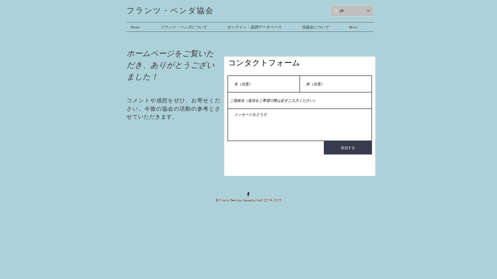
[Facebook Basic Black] (248, 194)
